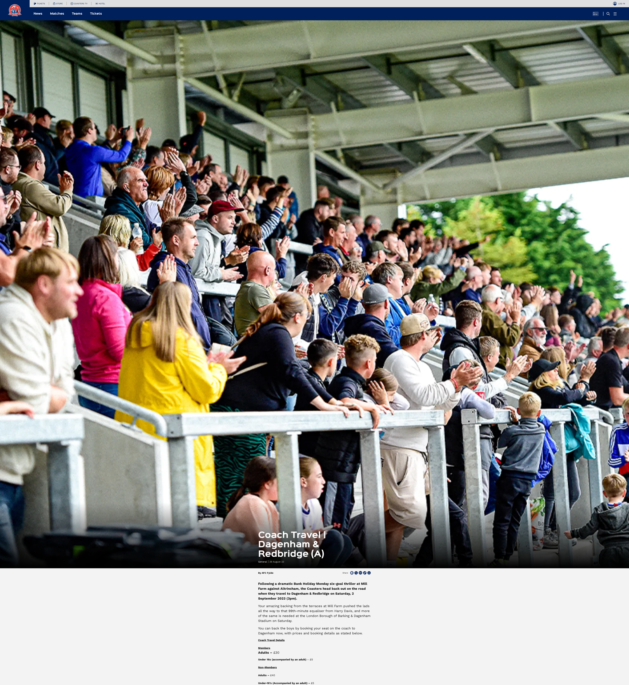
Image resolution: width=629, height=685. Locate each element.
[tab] (39, 3)
